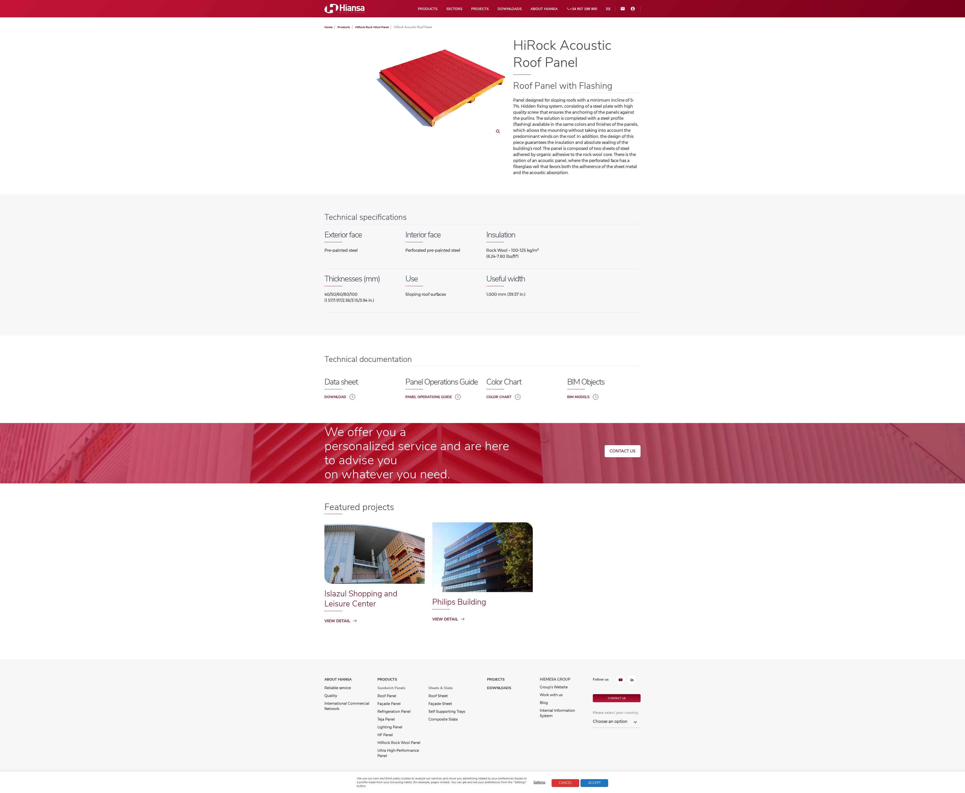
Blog (544, 702)
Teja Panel (386, 719)
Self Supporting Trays (446, 711)
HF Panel (385, 735)
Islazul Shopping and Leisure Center (360, 598)
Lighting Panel (389, 727)
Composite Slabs (443, 719)
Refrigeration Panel (394, 711)
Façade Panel (389, 703)
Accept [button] (594, 783)
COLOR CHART (499, 397)
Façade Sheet (440, 703)
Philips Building (459, 602)
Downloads (510, 9)
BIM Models (578, 397)
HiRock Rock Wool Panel (398, 742)
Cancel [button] (565, 783)
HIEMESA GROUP (555, 679)
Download (335, 397)
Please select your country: (616, 713)
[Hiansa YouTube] (620, 680)
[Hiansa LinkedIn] (632, 680)
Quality (330, 695)
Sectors (454, 9)
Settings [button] (539, 782)
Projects (480, 9)
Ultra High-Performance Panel (398, 753)
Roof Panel (386, 696)
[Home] (344, 8)
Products (428, 9)
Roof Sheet (438, 696)
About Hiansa (544, 9)
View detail (337, 621)
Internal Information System (557, 713)
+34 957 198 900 (583, 9)
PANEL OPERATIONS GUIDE (428, 397)
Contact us (623, 451)
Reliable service (337, 688)
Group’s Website (554, 687)
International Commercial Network (346, 706)
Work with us (551, 695)
